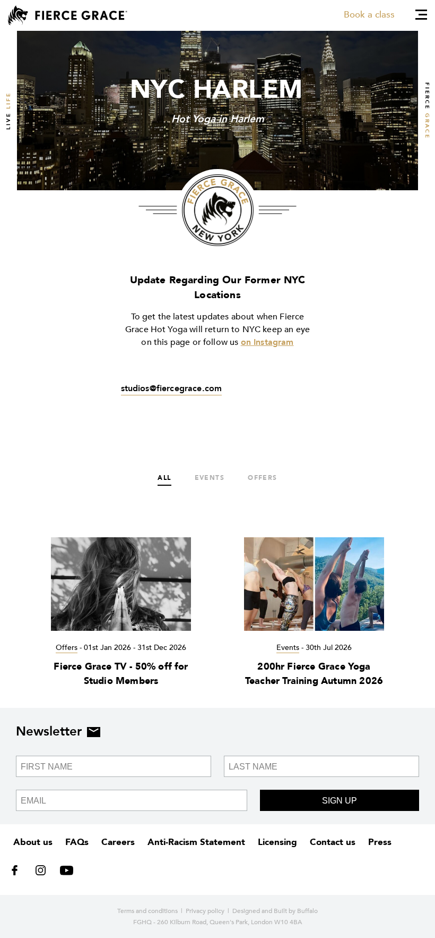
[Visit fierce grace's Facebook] (18, 872)
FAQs (77, 842)
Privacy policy (205, 911)
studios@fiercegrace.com (171, 388)
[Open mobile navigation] (421, 15)
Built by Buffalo (296, 911)
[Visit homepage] (67, 15)
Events (210, 478)
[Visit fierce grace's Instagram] (42, 872)
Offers (262, 478)
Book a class (369, 15)
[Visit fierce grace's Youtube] (64, 872)
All (164, 478)
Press (380, 842)
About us (33, 842)
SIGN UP (339, 800)
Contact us (332, 842)
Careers (118, 842)
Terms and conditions (147, 911)
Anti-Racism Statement (196, 842)
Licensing (277, 842)
